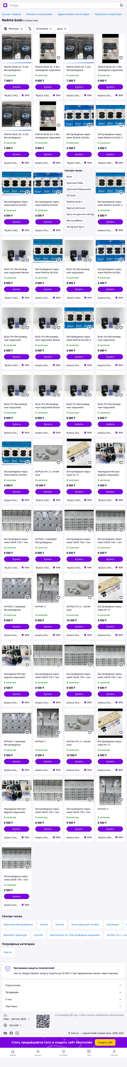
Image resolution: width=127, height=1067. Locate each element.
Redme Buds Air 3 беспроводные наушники (75, 935)
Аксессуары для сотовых (85, 924)
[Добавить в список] (27, 58)
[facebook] (11, 1033)
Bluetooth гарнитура (15, 935)
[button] (16, 87)
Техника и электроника (39, 14)
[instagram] (17, 1033)
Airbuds (59, 924)
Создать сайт (105, 1042)
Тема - (11, 1018)
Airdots (44, 924)
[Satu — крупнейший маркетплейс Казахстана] (5, 5)
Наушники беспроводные (18, 924)
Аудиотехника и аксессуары (73, 14)
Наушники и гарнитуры (108, 14)
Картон (8, 952)
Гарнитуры (112, 924)
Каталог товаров (11, 14)
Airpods (38, 935)
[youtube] (5, 1033)
